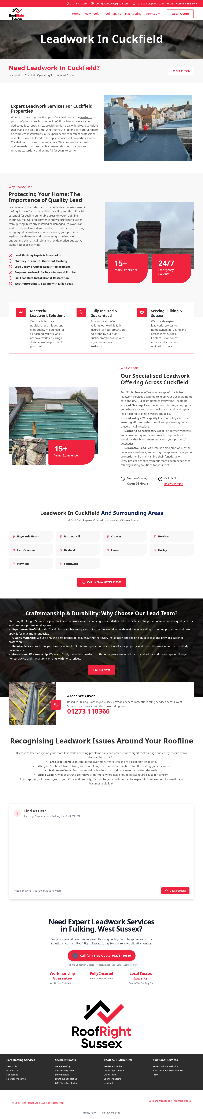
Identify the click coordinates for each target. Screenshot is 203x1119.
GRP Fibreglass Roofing (66, 1083)
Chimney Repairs (112, 1078)
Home (76, 14)
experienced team (60, 134)
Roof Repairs (112, 14)
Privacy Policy (89, 1112)
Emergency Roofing (16, 1078)
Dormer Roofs (62, 1074)
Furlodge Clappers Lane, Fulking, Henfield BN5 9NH (167, 3)
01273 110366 (78, 3)
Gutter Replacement (114, 1070)
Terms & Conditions (110, 1112)
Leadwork (108, 1083)
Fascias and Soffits (113, 1066)
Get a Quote (180, 14)
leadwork (86, 117)
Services (151, 14)
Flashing (137, 405)
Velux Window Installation (165, 1066)
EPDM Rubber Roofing (66, 1078)
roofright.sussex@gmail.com (112, 3)
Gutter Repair (110, 1074)
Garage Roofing (63, 1066)
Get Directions (178, 890)
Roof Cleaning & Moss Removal (168, 1070)
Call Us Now (101, 670)
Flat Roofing (133, 14)
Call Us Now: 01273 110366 (104, 582)
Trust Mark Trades (181, 1100)
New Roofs (92, 14)
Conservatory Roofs (64, 1070)
